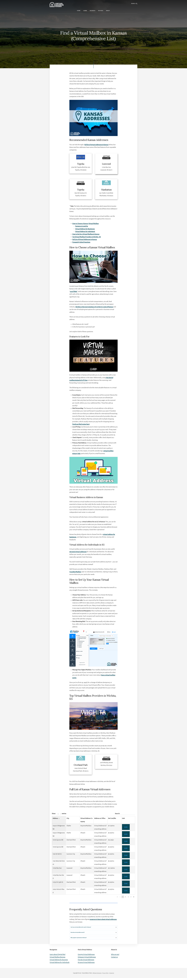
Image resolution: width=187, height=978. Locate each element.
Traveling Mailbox (75, 572)
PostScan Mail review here (80, 424)
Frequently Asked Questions (81, 242)
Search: (117, 813)
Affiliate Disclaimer (97, 973)
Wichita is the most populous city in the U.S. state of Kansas (94, 307)
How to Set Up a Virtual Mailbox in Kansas (85, 234)
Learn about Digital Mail (57, 954)
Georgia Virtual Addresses (86, 954)
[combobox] (58, 814)
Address (55, 818)
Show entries (59, 813)
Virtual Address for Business (59, 959)
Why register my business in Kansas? (79, 937)
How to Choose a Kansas (80, 223)
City (68, 818)
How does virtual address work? (78, 932)
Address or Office (99, 818)
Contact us (114, 957)
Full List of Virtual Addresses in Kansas (84, 239)
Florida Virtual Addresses (86, 959)
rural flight (73, 291)
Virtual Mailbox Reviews (57, 957)
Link (123, 818)
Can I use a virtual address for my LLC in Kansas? (81, 927)
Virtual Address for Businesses (85, 229)
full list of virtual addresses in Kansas (96, 144)
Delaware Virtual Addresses (87, 957)
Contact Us (111, 973)
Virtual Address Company (86, 820)
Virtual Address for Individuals (85, 231)
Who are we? (115, 954)
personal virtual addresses (78, 551)
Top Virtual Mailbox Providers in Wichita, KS (86, 237)
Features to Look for (81, 226)
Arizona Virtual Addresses (86, 962)
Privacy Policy (105, 973)
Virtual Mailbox (93, 223)
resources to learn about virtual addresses (103, 919)
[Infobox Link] (80, 164)
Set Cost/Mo (112, 818)
